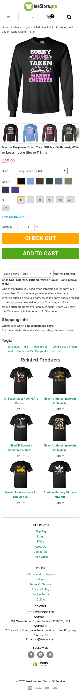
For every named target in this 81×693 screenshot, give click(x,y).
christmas (14, 346)
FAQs (40, 541)
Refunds (40, 579)
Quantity (7, 227)
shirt (10, 351)
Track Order (40, 556)
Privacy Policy (40, 589)
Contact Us (40, 551)
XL (39, 200)
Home (5, 27)
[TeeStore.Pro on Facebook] (31, 654)
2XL (50, 200)
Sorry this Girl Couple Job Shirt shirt (39, 351)
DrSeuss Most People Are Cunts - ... (21, 401)
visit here (67, 330)
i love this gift (40, 346)
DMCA (40, 599)
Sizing (40, 536)
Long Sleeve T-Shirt (65, 346)
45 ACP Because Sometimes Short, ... (21, 448)
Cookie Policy (40, 594)
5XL (6, 208)
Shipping (40, 531)
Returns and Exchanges (40, 574)
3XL (60, 200)
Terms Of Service (40, 584)
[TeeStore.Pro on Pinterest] (50, 654)
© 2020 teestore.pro (28, 681)
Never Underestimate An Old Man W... (60, 401)
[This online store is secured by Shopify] (40, 667)
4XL (70, 200)
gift (26, 346)
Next (76, 133)
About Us (40, 546)
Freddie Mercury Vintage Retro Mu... (60, 494)
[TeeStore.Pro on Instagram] (40, 654)
